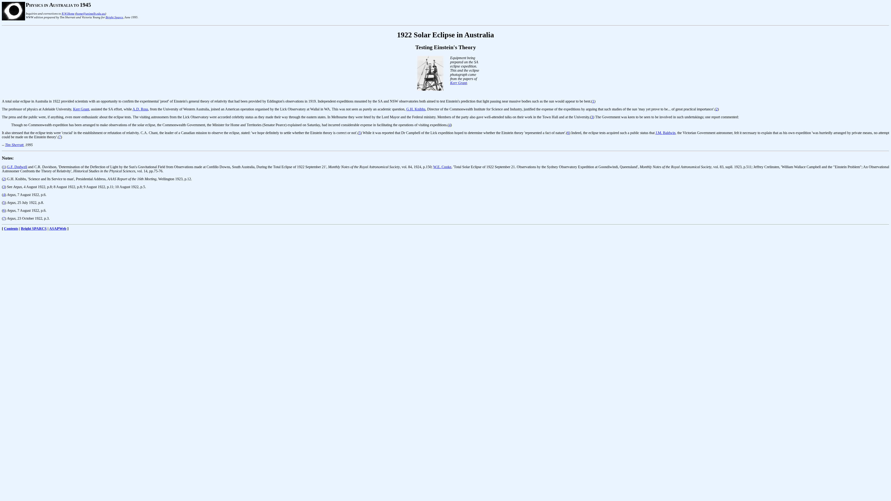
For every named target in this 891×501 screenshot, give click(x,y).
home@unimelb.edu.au (90, 13)
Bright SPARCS (34, 229)
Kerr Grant (458, 83)
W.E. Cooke (442, 167)
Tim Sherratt (14, 145)
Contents (11, 229)
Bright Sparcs (114, 17)
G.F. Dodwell (17, 167)
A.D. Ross (140, 109)
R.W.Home (68, 13)
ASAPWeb (57, 229)
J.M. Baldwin (665, 133)
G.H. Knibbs (415, 109)
